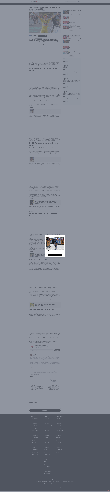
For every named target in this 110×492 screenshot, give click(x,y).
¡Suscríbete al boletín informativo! (55, 254)
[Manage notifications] (108, 490)
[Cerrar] (63, 236)
